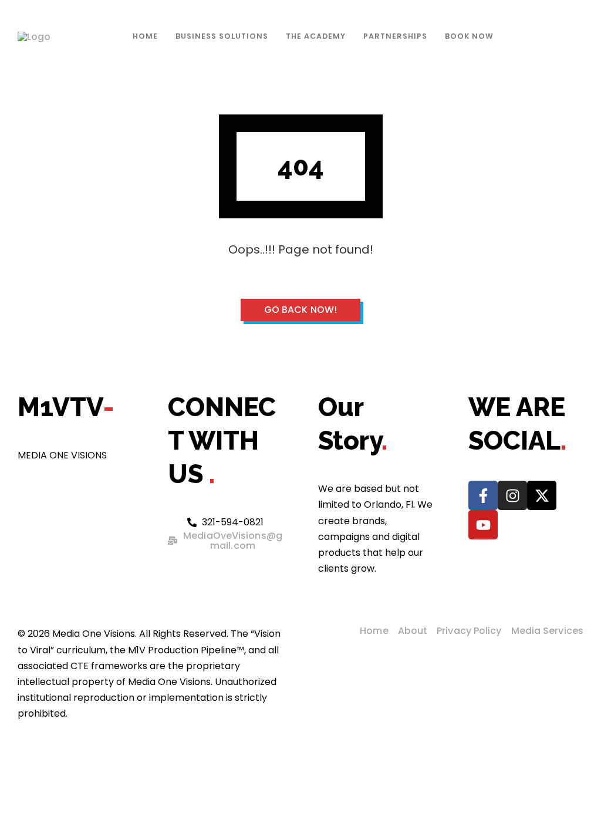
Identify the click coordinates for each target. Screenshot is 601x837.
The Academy (316, 36)
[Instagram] (512, 495)
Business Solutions (221, 36)
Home (145, 36)
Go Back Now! (300, 309)
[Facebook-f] (483, 495)
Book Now (469, 36)
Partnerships (395, 36)
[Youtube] (483, 524)
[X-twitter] (541, 495)
